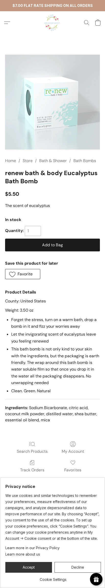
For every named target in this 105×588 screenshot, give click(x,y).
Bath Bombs (84, 160)
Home (10, 160)
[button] (52, 22)
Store (28, 160)
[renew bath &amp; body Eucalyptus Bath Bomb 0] (52, 102)
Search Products (32, 451)
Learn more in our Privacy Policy (32, 548)
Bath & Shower (53, 160)
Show (96, 579)
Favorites (72, 470)
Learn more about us (22, 554)
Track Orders (32, 470)
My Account (73, 451)
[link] (53, 578)
